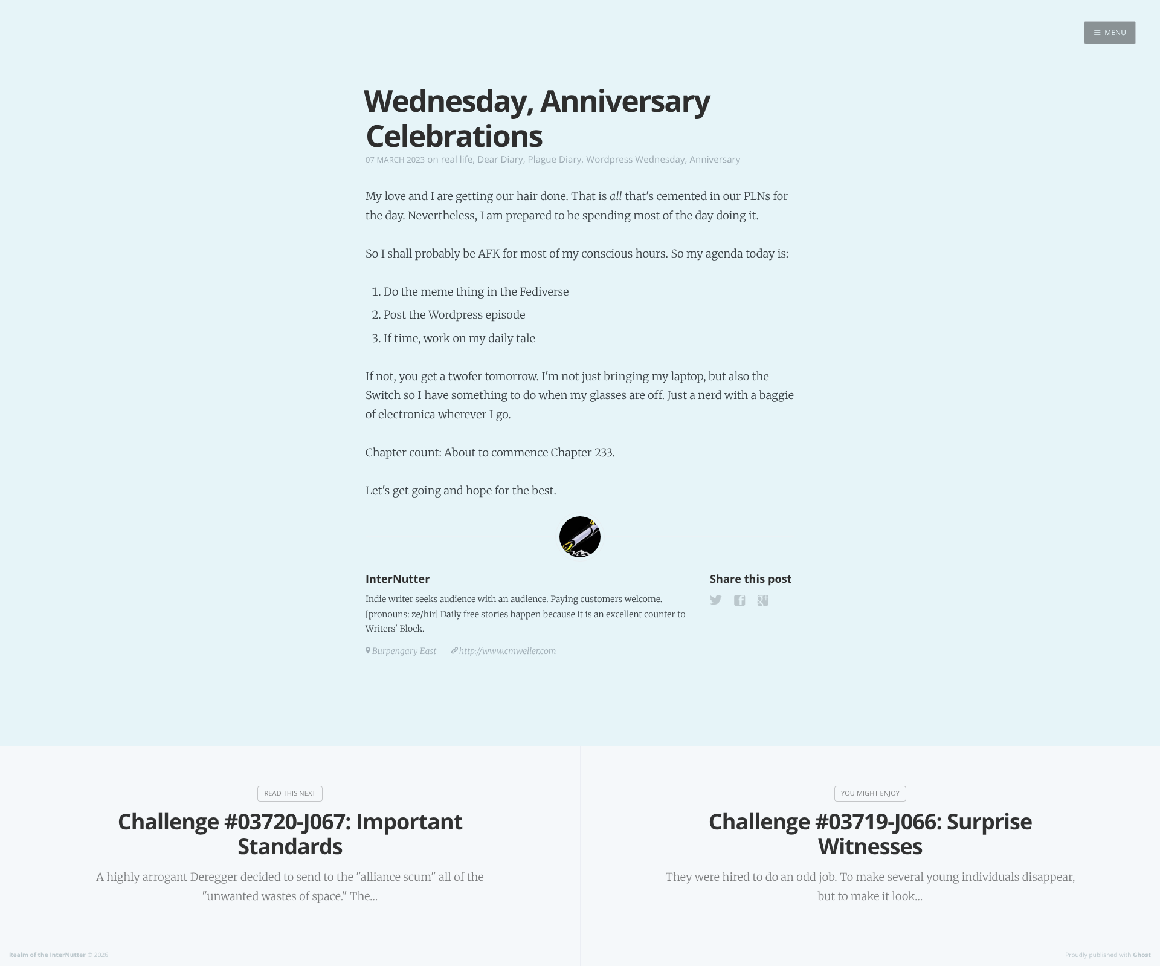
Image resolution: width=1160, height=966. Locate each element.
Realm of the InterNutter (47, 954)
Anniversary (715, 160)
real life (457, 160)
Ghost (1142, 954)
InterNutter (398, 579)
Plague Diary (555, 160)
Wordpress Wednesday (635, 160)
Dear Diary (500, 160)
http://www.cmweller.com (507, 651)
